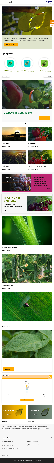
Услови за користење (29, 460)
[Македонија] (49, 2)
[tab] (27, 438)
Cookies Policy (38, 460)
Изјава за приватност (18, 460)
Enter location (6, 375)
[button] (11, 44)
